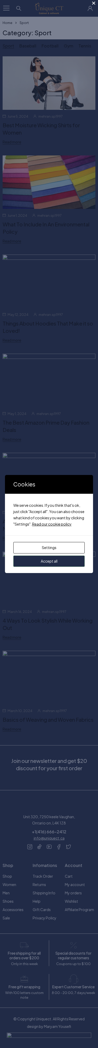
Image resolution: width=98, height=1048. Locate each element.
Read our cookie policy (52, 524)
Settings (49, 547)
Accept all (49, 561)
